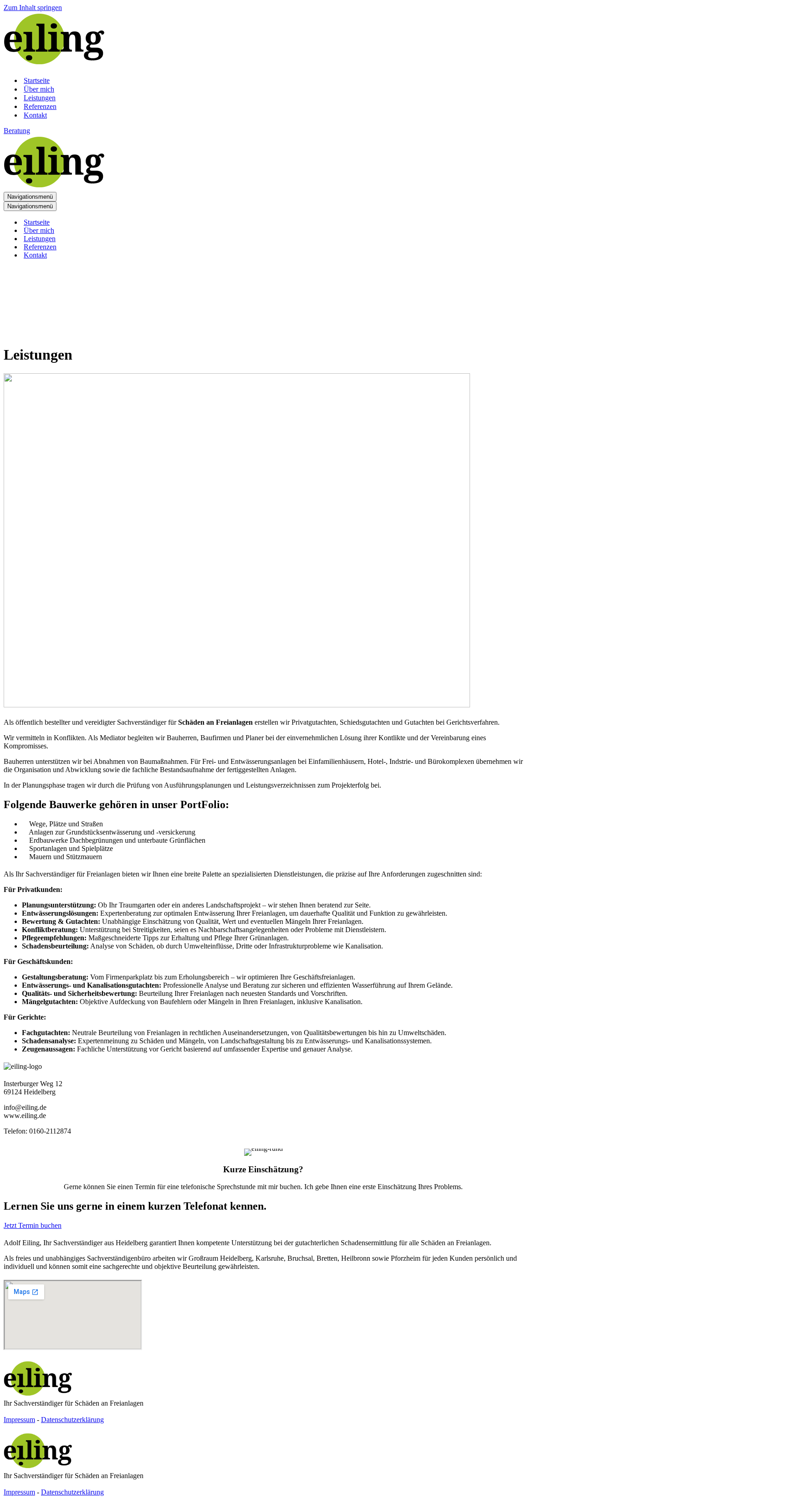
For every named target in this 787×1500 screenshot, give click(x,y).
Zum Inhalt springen (33, 7)
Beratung (17, 130)
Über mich (39, 89)
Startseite (37, 80)
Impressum (19, 1419)
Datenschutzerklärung (72, 1419)
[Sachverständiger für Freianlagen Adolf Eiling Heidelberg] (54, 64)
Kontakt (35, 115)
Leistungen (40, 98)
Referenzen (40, 106)
